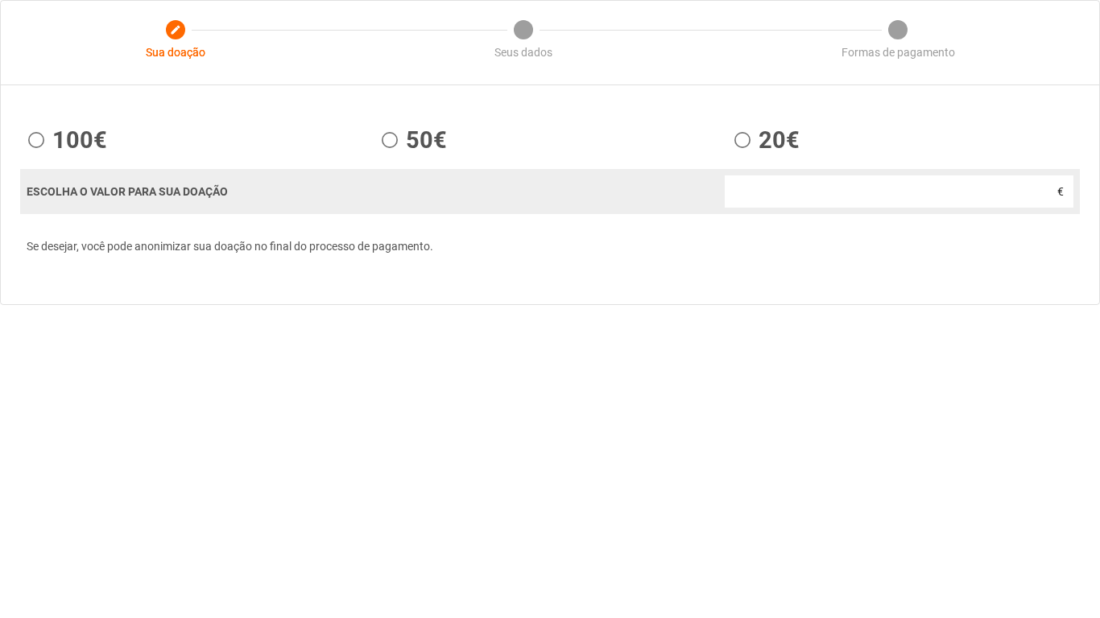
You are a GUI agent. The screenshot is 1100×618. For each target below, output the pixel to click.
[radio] (63, 140)
